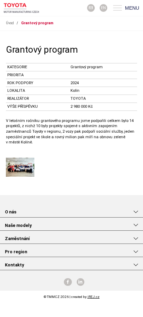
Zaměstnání (17, 238)
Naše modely (18, 225)
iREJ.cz (93, 297)
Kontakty (14, 264)
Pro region (16, 251)
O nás (10, 211)
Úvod (10, 23)
